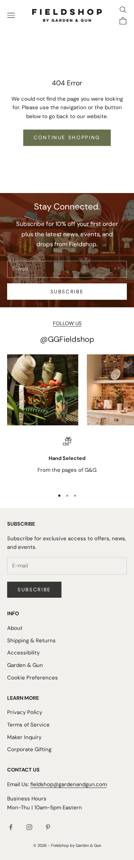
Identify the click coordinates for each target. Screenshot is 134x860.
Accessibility (23, 652)
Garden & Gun (25, 665)
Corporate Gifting (29, 749)
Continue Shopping (67, 137)
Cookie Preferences (32, 677)
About (15, 628)
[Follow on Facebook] (10, 827)
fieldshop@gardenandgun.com (68, 784)
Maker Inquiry (24, 737)
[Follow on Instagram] (29, 827)
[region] (67, 460)
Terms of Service (28, 724)
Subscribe (67, 291)
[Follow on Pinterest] (47, 827)
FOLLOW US (67, 323)
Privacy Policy (24, 712)
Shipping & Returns (31, 640)
